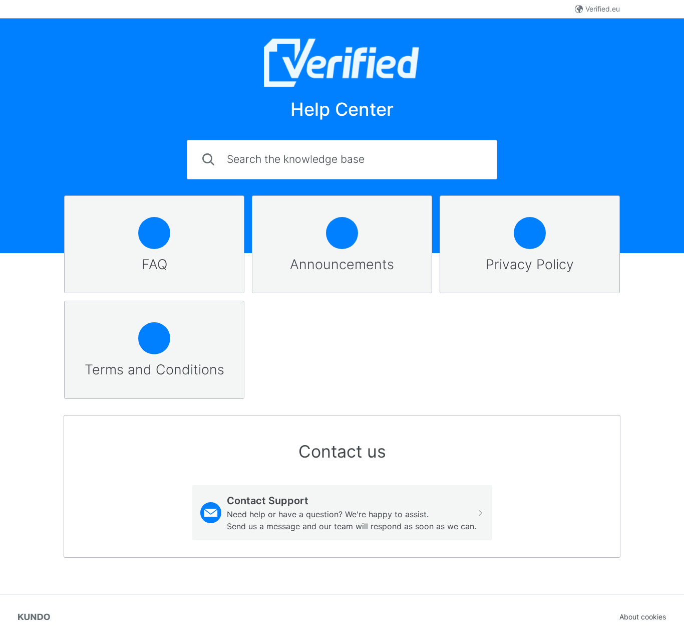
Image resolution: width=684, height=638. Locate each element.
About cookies (642, 616)
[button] (342, 512)
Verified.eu (602, 9)
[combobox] (342, 159)
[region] (154, 244)
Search (468, 159)
